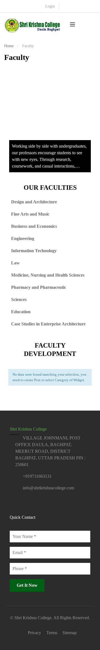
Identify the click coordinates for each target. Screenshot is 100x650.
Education (21, 311)
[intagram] (21, 503)
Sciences (19, 299)
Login (50, 6)
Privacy (34, 632)
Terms (51, 632)
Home (9, 46)
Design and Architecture (34, 201)
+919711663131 (37, 476)
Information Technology (34, 250)
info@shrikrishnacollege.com (48, 487)
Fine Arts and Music (30, 214)
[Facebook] (12, 503)
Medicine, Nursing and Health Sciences (47, 275)
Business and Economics (34, 226)
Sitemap (69, 632)
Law (15, 262)
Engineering (22, 238)
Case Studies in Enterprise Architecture (48, 324)
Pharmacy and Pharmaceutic (38, 287)
